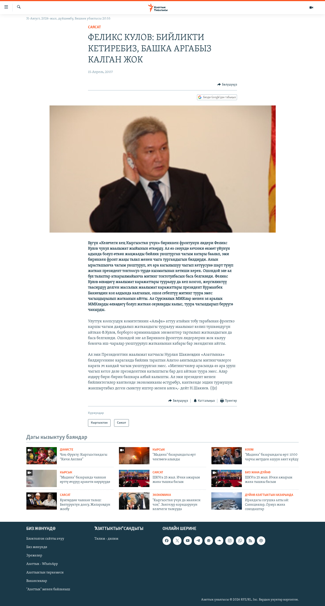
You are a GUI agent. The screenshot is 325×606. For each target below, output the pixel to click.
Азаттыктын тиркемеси (45, 572)
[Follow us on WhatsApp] (240, 540)
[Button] (227, 85)
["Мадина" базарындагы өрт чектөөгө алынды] (134, 455)
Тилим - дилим (106, 539)
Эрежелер (34, 555)
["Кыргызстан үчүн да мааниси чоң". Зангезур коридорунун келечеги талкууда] (134, 501)
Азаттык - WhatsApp (42, 564)
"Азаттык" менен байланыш (48, 589)
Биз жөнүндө (36, 547)
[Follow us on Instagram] (229, 540)
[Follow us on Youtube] (188, 540)
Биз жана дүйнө (257, 472)
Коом (249, 449)
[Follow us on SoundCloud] (219, 540)
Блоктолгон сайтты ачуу (45, 539)
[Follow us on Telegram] (198, 540)
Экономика (162, 495)
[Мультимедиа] (311, 7)
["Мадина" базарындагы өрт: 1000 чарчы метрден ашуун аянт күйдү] (226, 455)
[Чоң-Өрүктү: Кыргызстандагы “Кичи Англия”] (41, 455)
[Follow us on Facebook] (166, 540)
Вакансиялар (36, 581)
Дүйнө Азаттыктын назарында (269, 495)
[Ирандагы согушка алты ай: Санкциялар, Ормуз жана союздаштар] (226, 501)
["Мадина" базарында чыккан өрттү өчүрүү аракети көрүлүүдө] (41, 478)
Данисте (66, 449)
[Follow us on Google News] (209, 540)
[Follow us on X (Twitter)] (177, 540)
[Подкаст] (261, 540)
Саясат (94, 27)
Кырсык (159, 449)
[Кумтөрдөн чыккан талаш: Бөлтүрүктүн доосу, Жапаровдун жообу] (41, 501)
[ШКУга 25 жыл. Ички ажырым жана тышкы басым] (134, 478)
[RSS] (250, 540)
